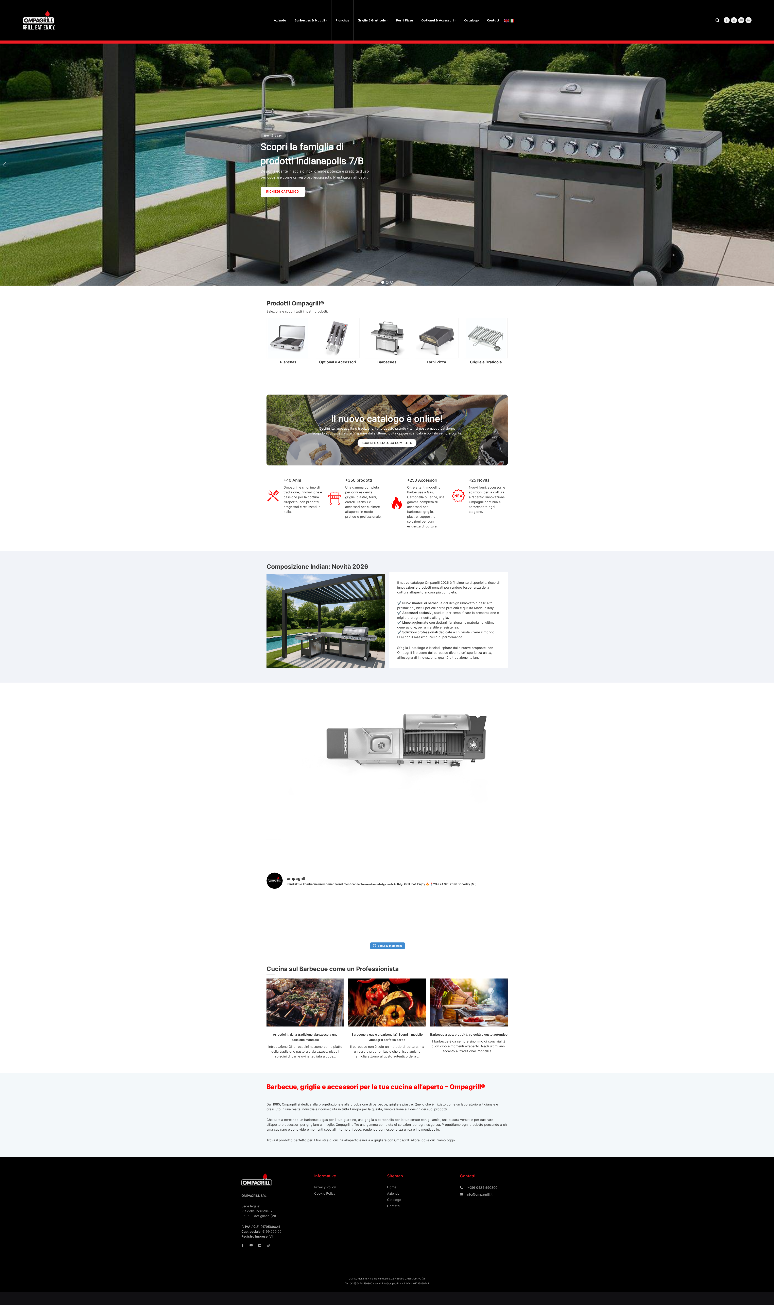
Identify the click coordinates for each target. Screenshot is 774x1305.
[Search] (717, 20)
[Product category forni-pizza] (436, 342)
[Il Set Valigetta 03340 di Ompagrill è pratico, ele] (407, 928)
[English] (507, 20)
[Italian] (512, 20)
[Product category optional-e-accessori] (337, 342)
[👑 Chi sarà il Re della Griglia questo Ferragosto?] (366, 904)
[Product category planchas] (288, 342)
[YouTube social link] (741, 20)
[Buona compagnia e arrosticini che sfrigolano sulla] (285, 904)
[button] (4, 164)
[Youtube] (251, 1245)
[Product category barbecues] (387, 342)
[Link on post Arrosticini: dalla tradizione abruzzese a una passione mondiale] (305, 1002)
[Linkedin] (259, 1245)
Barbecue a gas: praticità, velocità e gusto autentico (469, 1034)
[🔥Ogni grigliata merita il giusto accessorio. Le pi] (488, 928)
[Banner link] (387, 430)
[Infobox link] (448, 620)
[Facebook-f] (242, 1245)
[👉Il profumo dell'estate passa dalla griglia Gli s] (407, 904)
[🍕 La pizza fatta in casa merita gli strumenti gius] (488, 904)
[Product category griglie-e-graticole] (486, 342)
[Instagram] (268, 1245)
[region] (387, 165)
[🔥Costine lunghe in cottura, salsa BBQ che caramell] (448, 928)
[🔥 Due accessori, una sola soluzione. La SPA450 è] (448, 904)
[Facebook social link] (727, 20)
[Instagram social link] (734, 20)
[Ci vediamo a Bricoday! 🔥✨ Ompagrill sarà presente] (366, 928)
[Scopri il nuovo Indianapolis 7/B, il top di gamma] (285, 928)
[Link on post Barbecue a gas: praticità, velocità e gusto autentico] (469, 1002)
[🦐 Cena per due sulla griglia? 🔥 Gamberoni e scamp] (326, 904)
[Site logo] (39, 20)
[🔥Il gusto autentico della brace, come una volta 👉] (326, 928)
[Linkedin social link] (748, 20)
